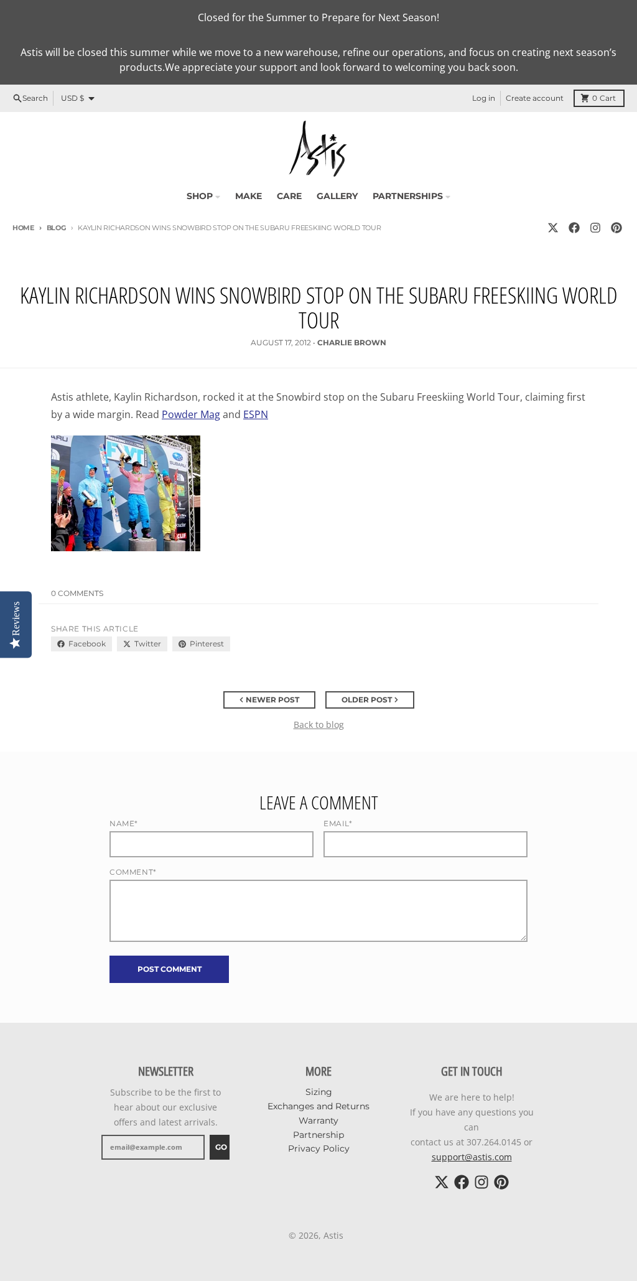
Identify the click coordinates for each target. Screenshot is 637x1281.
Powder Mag (191, 414)
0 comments (77, 593)
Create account (535, 98)
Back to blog (319, 724)
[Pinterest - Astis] (616, 228)
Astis (333, 1235)
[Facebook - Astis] (574, 228)
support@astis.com (472, 1157)
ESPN (255, 414)
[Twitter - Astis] (553, 228)
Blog (56, 227)
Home (23, 227)
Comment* (133, 872)
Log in (483, 98)
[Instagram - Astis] (595, 228)
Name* (123, 823)
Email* (338, 823)
